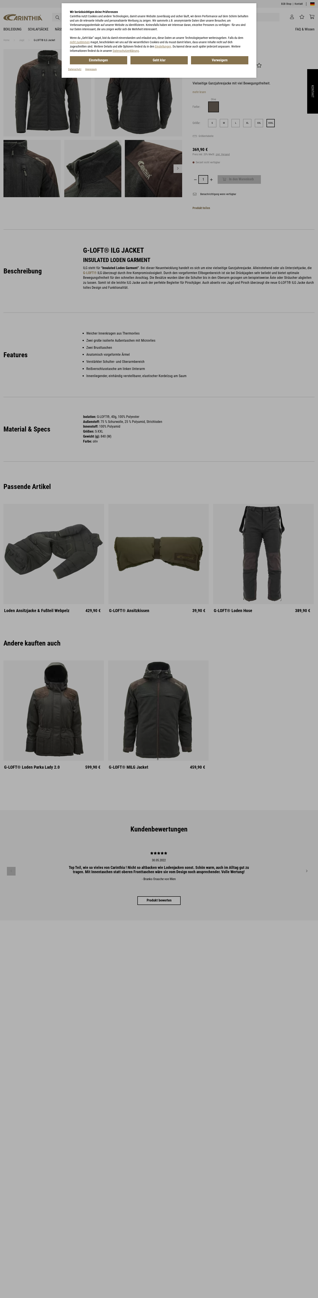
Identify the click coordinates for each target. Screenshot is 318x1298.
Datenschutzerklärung (126, 50)
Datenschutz (74, 69)
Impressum (91, 69)
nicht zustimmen (80, 42)
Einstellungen (163, 46)
